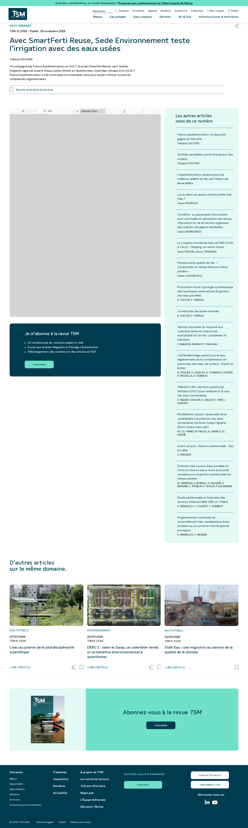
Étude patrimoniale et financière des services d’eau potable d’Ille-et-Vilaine (202, 500)
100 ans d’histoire (92, 786)
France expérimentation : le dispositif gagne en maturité (201, 137)
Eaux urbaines (142, 17)
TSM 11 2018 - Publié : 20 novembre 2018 (37, 31)
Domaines (16, 772)
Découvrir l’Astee (91, 806)
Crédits (62, 822)
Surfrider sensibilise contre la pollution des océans (205, 157)
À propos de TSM (91, 772)
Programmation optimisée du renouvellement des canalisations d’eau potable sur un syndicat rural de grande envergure (203, 524)
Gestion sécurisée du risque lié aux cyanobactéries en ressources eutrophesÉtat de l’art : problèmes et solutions (201, 333)
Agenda (152, 10)
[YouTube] (214, 803)
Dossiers (124, 10)
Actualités (138, 10)
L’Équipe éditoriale (92, 799)
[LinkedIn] (207, 802)
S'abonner (39, 364)
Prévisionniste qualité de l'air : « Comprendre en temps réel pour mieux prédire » (202, 267)
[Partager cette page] (236, 26)
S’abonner (197, 10)
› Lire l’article (20, 667)
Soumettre (180, 10)
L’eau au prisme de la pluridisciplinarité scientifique (42, 649)
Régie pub (86, 792)
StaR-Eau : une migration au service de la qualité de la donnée (198, 649)
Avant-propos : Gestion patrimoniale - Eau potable (205, 448)
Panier (234, 10)
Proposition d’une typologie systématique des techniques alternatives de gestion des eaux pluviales (205, 291)
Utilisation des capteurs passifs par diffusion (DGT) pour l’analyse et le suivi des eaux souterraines (203, 391)
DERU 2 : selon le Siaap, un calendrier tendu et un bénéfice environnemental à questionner (122, 652)
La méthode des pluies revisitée (198, 311)
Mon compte (217, 10)
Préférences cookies (80, 822)
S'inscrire (143, 784)
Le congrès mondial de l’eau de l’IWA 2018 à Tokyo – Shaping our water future (205, 245)
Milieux (97, 17)
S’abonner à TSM (210, 784)
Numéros (166, 10)
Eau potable (118, 17)
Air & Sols (184, 17)
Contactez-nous (210, 775)
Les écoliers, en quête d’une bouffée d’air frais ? (204, 197)
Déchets (165, 17)
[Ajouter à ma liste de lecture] (81, 667)
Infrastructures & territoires (218, 17)
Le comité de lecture (94, 779)
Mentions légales (45, 822)
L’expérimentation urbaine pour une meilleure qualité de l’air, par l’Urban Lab (203, 177)
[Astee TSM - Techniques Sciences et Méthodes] (18, 14)
